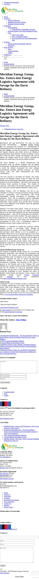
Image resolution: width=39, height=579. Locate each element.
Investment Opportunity (11, 500)
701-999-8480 (4, 457)
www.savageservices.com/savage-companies (19, 294)
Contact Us (7, 503)
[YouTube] (5, 403)
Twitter (26, 275)
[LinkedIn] (10, 403)
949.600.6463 (4, 475)
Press (5, 394)
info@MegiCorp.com (7, 418)
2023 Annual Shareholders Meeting (15, 435)
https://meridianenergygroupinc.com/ (14, 278)
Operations (7, 496)
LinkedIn (10, 277)
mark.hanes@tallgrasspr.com (9, 307)
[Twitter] (3, 403)
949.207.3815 (4, 468)
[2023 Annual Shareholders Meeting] (12, 341)
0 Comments (18, 312)
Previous (3, 126)
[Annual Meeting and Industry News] (12, 343)
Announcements (9, 312)
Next (7, 126)
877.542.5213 (4, 473)
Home (6, 493)
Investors (7, 498)
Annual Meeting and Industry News (15, 437)
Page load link (4, 573)
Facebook (35, 275)
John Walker (6, 310)
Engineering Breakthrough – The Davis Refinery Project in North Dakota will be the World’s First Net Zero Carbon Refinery (20, 431)
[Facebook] (1, 403)
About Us (7, 494)
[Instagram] (8, 403)
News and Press (9, 502)
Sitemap (6, 505)
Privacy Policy (8, 507)
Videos (6, 395)
